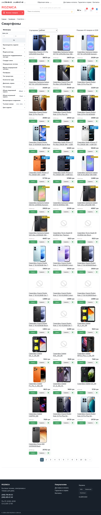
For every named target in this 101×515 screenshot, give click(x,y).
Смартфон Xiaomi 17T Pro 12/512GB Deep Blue (38, 53)
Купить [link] (33, 61)
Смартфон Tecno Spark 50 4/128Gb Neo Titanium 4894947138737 (62, 234)
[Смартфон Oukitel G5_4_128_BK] (39, 344)
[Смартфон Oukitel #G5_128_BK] (63, 344)
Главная (4, 19)
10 (81, 460)
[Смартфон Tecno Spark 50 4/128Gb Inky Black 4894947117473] (88, 223)
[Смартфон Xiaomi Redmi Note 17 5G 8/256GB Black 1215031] (88, 253)
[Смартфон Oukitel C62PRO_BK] (39, 404)
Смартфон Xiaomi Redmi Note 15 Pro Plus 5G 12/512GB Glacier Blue (86, 83)
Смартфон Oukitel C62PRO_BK (35, 415)
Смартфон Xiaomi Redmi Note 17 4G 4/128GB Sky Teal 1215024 (63, 325)
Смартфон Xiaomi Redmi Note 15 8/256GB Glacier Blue (39, 143)
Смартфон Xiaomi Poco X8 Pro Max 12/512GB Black (63, 83)
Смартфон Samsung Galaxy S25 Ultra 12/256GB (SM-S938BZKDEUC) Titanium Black (39, 234)
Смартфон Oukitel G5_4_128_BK (35, 355)
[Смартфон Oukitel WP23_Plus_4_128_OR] (88, 344)
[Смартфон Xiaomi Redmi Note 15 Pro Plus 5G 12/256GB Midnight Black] (63, 404)
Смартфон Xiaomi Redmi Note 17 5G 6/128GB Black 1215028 (86, 294)
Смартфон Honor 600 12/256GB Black (36, 445)
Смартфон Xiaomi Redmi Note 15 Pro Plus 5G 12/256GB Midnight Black (62, 415)
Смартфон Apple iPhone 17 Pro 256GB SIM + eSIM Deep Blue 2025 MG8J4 (63, 174)
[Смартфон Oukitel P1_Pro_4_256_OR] (39, 374)
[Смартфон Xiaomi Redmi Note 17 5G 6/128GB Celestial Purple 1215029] (63, 284)
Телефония (11, 19)
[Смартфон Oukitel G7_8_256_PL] (63, 374)
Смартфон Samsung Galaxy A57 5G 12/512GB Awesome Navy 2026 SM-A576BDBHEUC (39, 83)
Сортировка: (34, 30)
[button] (48, 60)
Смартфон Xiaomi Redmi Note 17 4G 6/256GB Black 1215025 (38, 325)
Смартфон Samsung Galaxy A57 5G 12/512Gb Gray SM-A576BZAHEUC (63, 53)
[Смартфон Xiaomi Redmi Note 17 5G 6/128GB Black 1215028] (88, 284)
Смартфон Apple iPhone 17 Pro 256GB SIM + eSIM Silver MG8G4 (87, 144)
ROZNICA (9, 7)
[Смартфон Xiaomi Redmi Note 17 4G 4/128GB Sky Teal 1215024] (63, 314)
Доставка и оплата (70, 2)
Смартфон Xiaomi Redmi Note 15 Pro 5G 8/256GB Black (86, 113)
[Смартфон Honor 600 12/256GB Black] (39, 434)
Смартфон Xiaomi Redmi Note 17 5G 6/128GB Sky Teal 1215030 (39, 294)
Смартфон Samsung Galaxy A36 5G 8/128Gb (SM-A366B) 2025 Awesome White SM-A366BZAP (87, 174)
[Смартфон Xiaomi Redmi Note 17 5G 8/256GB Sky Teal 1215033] (39, 253)
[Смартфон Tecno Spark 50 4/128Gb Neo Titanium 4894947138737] (63, 223)
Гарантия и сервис (85, 2)
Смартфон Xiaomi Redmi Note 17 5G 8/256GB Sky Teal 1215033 (39, 264)
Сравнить (41, 61)
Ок (14, 40)
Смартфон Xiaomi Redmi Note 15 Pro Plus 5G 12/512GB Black (62, 113)
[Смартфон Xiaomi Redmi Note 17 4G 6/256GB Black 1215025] (39, 314)
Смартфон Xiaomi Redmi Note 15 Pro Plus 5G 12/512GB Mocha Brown (38, 113)
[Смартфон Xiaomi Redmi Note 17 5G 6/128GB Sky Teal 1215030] (39, 284)
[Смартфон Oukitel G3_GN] (88, 374)
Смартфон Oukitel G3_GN (86, 384)
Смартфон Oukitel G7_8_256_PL (59, 385)
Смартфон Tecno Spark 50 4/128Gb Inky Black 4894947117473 (86, 234)
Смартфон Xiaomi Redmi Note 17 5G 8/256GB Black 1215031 (86, 264)
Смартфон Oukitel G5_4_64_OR (83, 324)
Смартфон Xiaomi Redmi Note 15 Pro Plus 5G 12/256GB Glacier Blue (86, 415)
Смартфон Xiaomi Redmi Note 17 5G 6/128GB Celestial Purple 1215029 (63, 294)
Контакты (96, 2)
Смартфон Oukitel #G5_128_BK (59, 355)
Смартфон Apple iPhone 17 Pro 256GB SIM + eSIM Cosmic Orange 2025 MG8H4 (39, 174)
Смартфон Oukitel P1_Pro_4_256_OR (36, 385)
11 (85, 460)
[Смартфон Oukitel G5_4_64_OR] (88, 314)
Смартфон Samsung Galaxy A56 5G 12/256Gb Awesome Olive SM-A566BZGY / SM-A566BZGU (39, 204)
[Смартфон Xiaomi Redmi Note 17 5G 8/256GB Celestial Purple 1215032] (63, 253)
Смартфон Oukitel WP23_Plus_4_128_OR (85, 355)
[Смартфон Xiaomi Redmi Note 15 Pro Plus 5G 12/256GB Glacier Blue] (88, 404)
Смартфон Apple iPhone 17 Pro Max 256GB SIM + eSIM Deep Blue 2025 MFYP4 (63, 144)
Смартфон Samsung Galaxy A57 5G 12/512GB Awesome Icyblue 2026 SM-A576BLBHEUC (87, 53)
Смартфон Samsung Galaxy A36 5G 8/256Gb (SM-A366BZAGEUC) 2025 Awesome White (63, 204)
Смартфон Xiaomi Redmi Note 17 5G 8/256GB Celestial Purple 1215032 (63, 264)
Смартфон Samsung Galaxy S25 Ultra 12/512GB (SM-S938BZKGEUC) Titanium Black (87, 204)
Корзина (82, 485)
